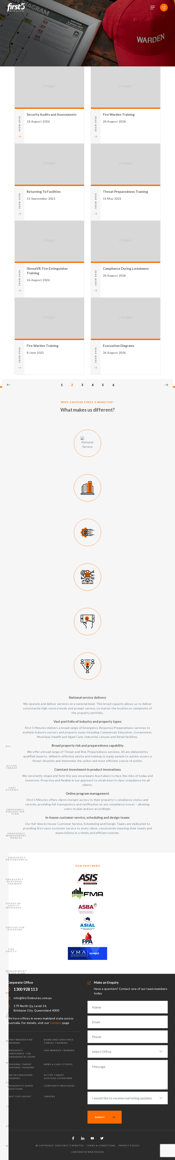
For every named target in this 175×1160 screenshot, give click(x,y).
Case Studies (12, 788)
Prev (8, 385)
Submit (100, 1117)
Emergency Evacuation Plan (15, 811)
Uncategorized (18, 1126)
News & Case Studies (58, 1064)
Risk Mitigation (15, 1061)
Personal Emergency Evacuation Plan (15, 1015)
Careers (49, 1096)
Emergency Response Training (14, 881)
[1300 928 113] (164, 7)
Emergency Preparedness (17, 858)
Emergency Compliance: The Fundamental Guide (21, 1053)
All (8, 746)
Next (166, 385)
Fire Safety (11, 950)
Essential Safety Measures (13, 905)
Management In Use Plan (16, 972)
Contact (56, 1023)
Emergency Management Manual (16, 835)
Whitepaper (15, 1146)
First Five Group (19, 1096)
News (10, 993)
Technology (16, 1106)
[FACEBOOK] (73, 1138)
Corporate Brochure (59, 1085)
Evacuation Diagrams (15, 928)
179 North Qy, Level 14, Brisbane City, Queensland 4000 (36, 1008)
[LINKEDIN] (82, 1138)
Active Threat (12, 766)
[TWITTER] (101, 1138)
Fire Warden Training (59, 1050)
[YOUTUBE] (92, 1138)
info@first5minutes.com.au (33, 998)
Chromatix (79, 1152)
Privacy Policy (128, 1145)
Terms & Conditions (100, 1145)
